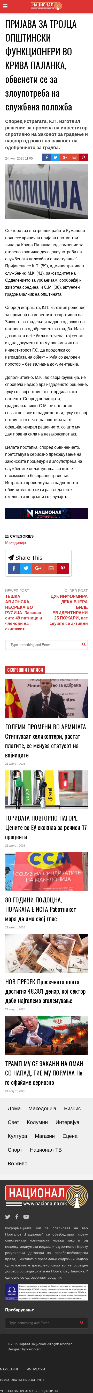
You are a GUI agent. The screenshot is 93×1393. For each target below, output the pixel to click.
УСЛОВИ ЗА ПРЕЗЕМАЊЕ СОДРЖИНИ (29, 1391)
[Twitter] (55, 157)
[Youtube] (26, 1217)
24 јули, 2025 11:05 (19, 158)
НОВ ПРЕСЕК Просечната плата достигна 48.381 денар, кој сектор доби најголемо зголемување (45, 991)
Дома (14, 1108)
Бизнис (72, 1108)
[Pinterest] (83, 157)
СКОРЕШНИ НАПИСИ (25, 670)
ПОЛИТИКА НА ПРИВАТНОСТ (22, 1380)
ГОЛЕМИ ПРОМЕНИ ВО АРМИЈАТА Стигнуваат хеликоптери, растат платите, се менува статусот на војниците (45, 740)
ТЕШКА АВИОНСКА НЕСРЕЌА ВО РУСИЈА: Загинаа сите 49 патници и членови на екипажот (23, 612)
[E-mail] (74, 157)
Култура (17, 1136)
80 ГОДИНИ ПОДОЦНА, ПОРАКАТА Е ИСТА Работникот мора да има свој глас (40, 909)
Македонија (15, 542)
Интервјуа (67, 1122)
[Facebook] (46, 157)
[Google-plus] (65, 157)
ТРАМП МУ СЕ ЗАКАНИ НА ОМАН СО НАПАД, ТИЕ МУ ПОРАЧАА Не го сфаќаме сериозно (44, 1073)
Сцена (70, 1136)
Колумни (37, 1122)
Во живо (17, 1163)
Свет (13, 1122)
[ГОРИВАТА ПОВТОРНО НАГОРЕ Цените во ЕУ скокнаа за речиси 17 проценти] (46, 789)
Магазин (45, 1136)
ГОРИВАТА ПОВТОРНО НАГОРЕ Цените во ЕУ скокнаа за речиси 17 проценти (46, 827)
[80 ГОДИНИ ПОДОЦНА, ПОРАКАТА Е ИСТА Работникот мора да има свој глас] (46, 871)
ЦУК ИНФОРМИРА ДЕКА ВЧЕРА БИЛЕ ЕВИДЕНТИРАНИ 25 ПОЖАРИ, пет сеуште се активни (69, 610)
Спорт (15, 1150)
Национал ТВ (46, 1150)
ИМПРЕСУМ (36, 1369)
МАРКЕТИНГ (9, 1369)
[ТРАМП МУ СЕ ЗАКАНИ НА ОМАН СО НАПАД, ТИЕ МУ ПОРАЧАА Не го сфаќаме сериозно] (46, 1035)
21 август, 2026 (15, 763)
